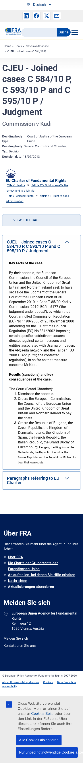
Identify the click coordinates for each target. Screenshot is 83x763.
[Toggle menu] (75, 32)
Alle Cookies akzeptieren (38, 740)
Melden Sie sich (16, 638)
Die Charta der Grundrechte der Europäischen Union (33, 566)
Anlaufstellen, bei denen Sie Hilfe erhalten (41, 575)
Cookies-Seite (42, 713)
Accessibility (9, 686)
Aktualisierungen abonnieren (31, 587)
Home (7, 46)
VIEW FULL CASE (27, 220)
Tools (18, 46)
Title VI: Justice (16, 185)
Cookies (48, 682)
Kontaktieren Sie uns (20, 646)
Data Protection (66, 682)
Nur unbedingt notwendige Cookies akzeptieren (48, 752)
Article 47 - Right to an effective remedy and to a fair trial (37, 188)
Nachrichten (17, 581)
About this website (13, 682)
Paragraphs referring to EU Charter (33, 480)
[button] (26, 16)
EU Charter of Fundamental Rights (36, 180)
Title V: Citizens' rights (20, 196)
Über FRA (15, 557)
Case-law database (37, 46)
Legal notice (31, 682)
